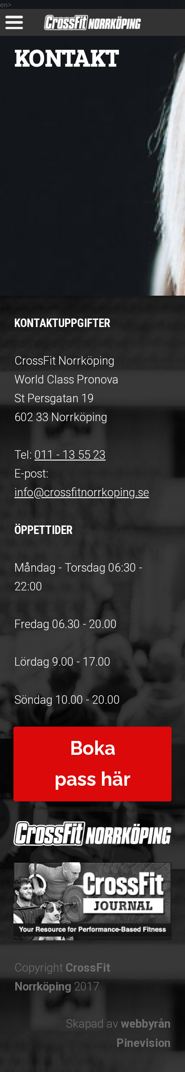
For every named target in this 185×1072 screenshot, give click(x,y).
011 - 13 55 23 (70, 454)
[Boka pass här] (92, 798)
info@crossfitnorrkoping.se (81, 492)
